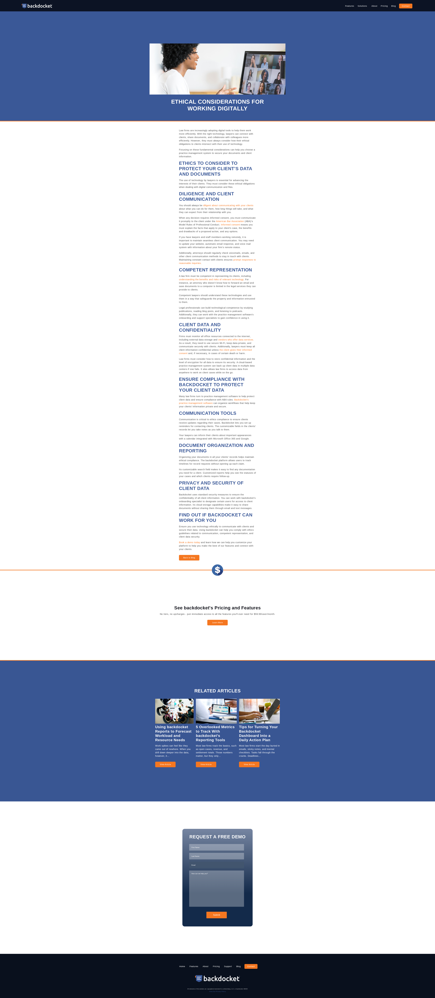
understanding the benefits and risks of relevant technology (211, 279)
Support (228, 966)
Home (182, 966)
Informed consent (230, 224)
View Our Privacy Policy (217, 991)
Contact (406, 6)
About (374, 6)
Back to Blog (189, 558)
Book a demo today (189, 542)
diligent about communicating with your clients (228, 205)
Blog (393, 6)
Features (349, 6)
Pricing (384, 6)
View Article (165, 764)
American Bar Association (230, 221)
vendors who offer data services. (236, 339)
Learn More (217, 623)
